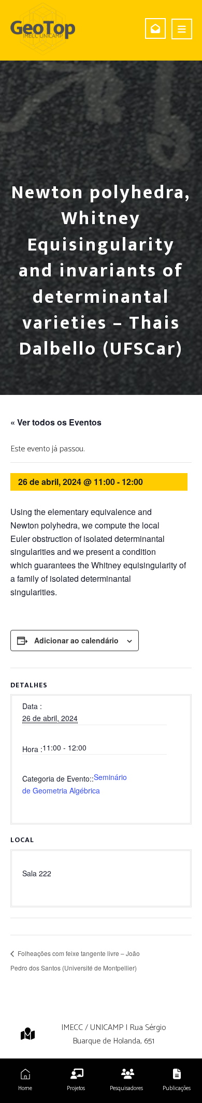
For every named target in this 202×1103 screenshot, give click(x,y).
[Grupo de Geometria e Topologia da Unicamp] (42, 29)
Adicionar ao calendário (76, 640)
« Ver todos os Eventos (56, 422)
